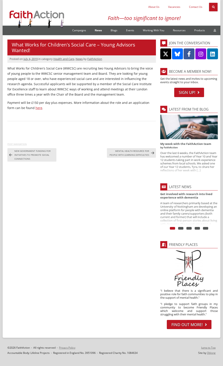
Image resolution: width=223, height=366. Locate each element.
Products (199, 30)
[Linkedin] (212, 53)
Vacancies (174, 7)
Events (130, 30)
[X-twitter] (165, 53)
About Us (153, 7)
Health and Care (63, 59)
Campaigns (79, 30)
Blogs (114, 30)
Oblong (211, 353)
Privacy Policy (67, 347)
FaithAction (94, 59)
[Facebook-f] (189, 53)
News (98, 30)
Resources (179, 30)
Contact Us (195, 7)
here (38, 108)
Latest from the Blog (189, 109)
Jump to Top (208, 347)
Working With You (153, 30)
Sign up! (187, 92)
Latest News (180, 186)
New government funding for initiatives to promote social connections (32, 154)
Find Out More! (187, 324)
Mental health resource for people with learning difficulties (129, 152)
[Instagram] (200, 53)
